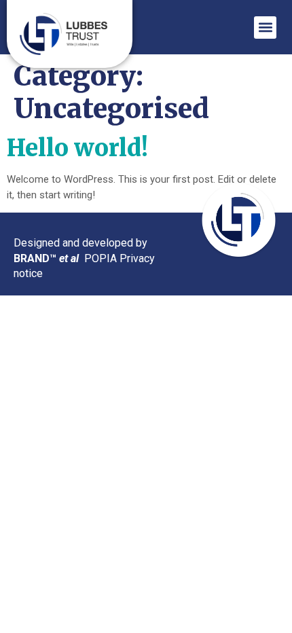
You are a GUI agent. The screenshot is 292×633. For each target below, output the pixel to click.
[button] (265, 27)
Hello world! (77, 148)
